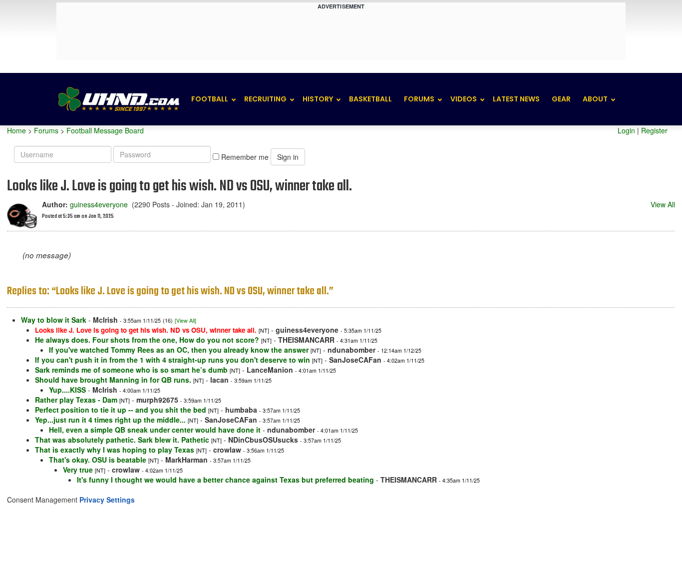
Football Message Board (105, 130)
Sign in (288, 157)
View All (663, 204)
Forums (419, 99)
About (595, 99)
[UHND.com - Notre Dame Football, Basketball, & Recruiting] (118, 99)
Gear (561, 99)
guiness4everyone (99, 204)
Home (16, 130)
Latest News (516, 99)
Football (209, 99)
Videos (463, 99)
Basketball (370, 99)
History (318, 99)
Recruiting (265, 99)
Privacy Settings (107, 500)
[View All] (185, 320)
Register (654, 130)
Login (626, 130)
